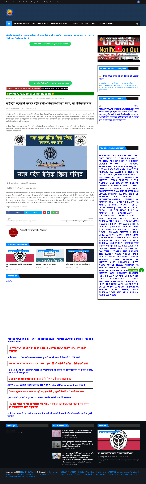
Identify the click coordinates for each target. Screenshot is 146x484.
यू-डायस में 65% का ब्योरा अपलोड (46, 264)
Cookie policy (54, 2)
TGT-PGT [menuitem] (84, 24)
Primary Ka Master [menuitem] (21, 24)
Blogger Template (33, 481)
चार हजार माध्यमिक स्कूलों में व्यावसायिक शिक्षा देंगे (19, 265)
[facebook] (138, 1)
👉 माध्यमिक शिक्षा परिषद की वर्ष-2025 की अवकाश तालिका (116, 83)
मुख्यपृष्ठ (8, 98)
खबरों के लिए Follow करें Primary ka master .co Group (51, 83)
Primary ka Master (14, 108)
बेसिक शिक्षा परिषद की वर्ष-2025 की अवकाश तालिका (54, 88)
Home (8, 2)
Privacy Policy (30, 2)
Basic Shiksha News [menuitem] (40, 24)
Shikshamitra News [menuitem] (59, 24)
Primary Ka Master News (19, 98)
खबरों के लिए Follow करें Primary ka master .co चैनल (51, 44)
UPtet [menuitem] (94, 24)
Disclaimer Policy (42, 2)
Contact (21, 2)
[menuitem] (9, 23)
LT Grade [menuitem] (74, 24)
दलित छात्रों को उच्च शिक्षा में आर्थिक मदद (78, 264)
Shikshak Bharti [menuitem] (106, 24)
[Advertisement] (50, 64)
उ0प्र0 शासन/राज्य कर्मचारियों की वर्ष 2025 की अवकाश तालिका (117, 85)
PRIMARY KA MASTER (28, 472)
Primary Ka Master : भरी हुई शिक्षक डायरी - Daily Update (23, 88)
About (15, 2)
